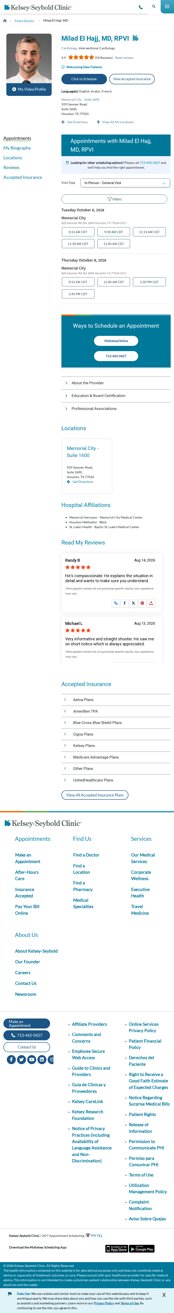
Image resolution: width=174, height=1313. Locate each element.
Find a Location (81, 869)
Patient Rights (142, 1114)
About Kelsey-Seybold (36, 951)
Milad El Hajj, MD (55, 20)
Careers (22, 972)
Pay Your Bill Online (27, 909)
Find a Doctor (24, 21)
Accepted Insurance (22, 177)
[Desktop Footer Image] (43, 824)
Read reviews (124, 58)
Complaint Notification (140, 1205)
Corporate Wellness (141, 875)
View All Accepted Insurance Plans (94, 795)
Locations (12, 157)
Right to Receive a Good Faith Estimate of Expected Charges (148, 1081)
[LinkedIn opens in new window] (42, 1059)
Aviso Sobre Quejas (147, 1218)
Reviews (11, 167)
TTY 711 (96, 1236)
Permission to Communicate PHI (146, 1144)
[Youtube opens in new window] (31, 1059)
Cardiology (69, 48)
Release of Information (140, 1127)
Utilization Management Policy (148, 1188)
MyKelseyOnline (116, 341)
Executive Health (140, 892)
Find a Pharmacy (83, 886)
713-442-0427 (150, 163)
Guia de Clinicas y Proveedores (89, 1087)
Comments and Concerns (86, 1037)
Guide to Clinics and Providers (91, 1071)
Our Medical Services (143, 858)
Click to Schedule (84, 79)
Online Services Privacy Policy (144, 1027)
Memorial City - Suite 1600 (80, 99)
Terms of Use (141, 1174)
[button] (29, 63)
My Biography (17, 147)
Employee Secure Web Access (88, 1054)
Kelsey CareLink (87, 1101)
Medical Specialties (83, 903)
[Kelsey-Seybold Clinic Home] (40, 8)
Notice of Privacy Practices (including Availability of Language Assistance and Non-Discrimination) (92, 1144)
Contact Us (25, 983)
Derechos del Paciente (141, 1060)
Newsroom (25, 994)
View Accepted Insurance (132, 79)
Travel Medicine (140, 909)
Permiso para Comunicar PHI (143, 1161)
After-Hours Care (27, 875)
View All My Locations (118, 122)
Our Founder (27, 961)
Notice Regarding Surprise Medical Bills (149, 1100)
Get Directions (77, 122)
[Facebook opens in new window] (11, 1059)
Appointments (17, 138)
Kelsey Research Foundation (87, 1115)
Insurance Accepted (24, 892)
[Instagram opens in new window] (52, 1059)
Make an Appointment (27, 858)
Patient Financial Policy (145, 1044)
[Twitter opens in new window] (21, 1059)
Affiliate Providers (89, 1024)
